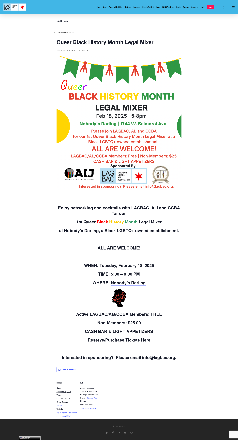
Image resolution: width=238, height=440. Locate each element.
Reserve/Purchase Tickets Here (119, 340)
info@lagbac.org (158, 357)
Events (59, 405)
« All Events (62, 20)
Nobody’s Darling (128, 283)
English (26, 438)
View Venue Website (88, 408)
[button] (233, 7)
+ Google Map (91, 398)
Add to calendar (69, 369)
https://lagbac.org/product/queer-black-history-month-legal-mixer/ (67, 415)
